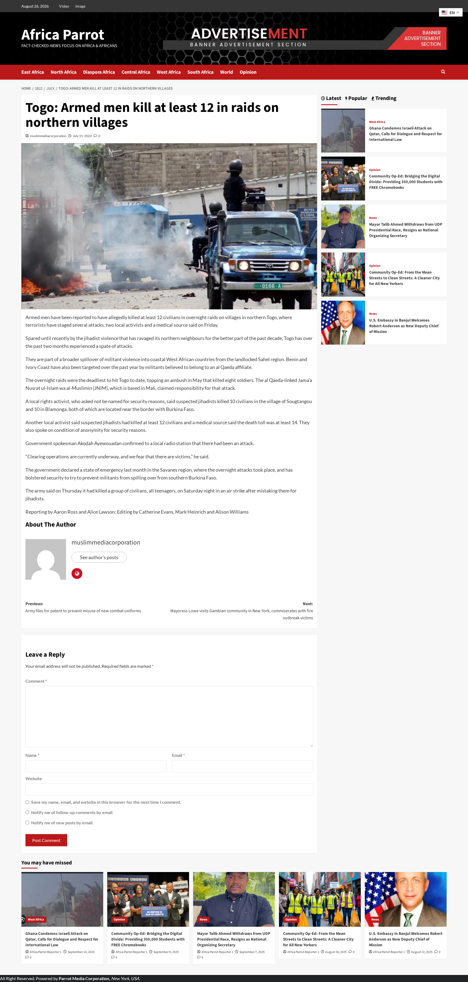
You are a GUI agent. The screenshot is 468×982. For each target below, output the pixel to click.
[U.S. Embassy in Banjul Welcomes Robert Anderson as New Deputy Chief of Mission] (343, 322)
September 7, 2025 (252, 952)
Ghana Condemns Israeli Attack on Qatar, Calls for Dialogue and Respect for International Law (405, 133)
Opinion (248, 72)
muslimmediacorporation (48, 136)
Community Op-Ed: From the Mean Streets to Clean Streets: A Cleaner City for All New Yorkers (404, 278)
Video (64, 6)
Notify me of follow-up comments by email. (72, 812)
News (373, 218)
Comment (36, 680)
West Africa (169, 72)
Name (32, 755)
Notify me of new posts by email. (62, 822)
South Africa (200, 72)
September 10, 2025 (81, 952)
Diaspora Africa (99, 72)
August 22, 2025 (422, 952)
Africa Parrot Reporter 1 (45, 952)
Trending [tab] (385, 98)
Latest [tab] (333, 98)
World (226, 72)
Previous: (83, 607)
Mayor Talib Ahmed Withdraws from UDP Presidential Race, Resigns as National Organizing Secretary (405, 230)
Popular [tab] (357, 98)
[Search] (443, 72)
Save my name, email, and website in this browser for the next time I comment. (106, 802)
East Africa (32, 72)
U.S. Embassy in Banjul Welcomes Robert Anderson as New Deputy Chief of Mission (403, 326)
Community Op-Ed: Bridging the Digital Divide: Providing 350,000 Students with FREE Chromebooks (406, 181)
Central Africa (136, 72)
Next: (241, 611)
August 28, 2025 (336, 952)
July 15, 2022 (82, 136)
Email (178, 755)
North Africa (63, 72)
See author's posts (99, 557)
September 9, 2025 (166, 952)
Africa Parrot (62, 35)
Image (80, 6)
